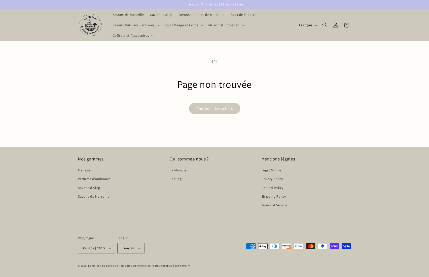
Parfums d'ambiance (94, 179)
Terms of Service (274, 205)
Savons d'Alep (89, 187)
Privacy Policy (272, 179)
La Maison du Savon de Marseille (109, 265)
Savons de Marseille (93, 196)
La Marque (178, 170)
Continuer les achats (214, 108)
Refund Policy (272, 187)
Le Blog (175, 179)
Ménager (85, 170)
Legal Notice (271, 170)
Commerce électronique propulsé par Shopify (160, 265)
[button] (135, 25)
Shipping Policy (273, 196)
